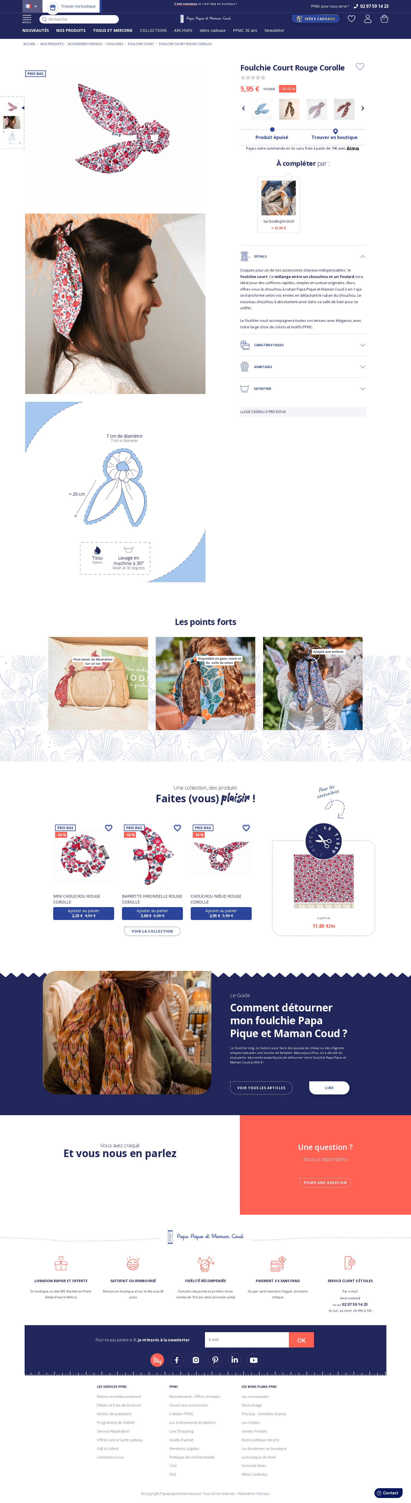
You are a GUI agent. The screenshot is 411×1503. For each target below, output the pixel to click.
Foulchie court (141, 44)
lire (329, 1088)
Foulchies (115, 44)
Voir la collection (152, 931)
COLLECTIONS (153, 30)
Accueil (29, 44)
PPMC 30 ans (245, 30)
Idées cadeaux (213, 30)
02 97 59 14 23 (355, 1304)
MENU (27, 22)
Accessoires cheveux (85, 44)
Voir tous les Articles (261, 1088)
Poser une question (325, 1182)
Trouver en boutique (334, 137)
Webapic (263, 1493)
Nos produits (52, 44)
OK (301, 1340)
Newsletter (274, 30)
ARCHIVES (183, 30)
